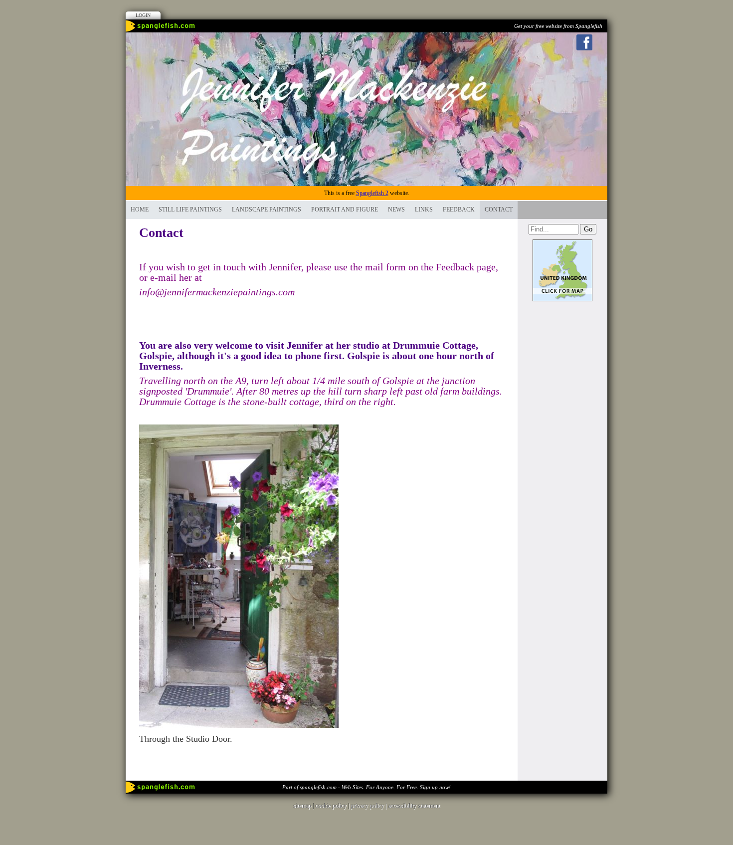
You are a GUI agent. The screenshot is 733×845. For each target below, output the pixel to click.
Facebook (584, 42)
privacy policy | (369, 805)
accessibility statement (414, 805)
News (396, 209)
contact (499, 209)
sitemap (302, 805)
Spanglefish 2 (372, 193)
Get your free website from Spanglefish (558, 26)
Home (140, 209)
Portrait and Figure (344, 209)
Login (143, 15)
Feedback (459, 209)
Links (424, 209)
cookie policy (331, 805)
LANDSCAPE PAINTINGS (266, 209)
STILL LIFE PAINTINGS (190, 209)
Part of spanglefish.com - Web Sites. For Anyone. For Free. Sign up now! (366, 787)
